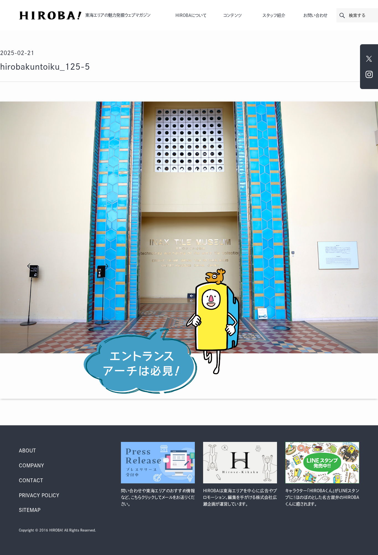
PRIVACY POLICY (39, 495)
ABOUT (27, 450)
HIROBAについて (190, 15)
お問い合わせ (316, 15)
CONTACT (31, 480)
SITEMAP (29, 509)
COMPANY (31, 465)
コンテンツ (232, 15)
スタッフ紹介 (274, 15)
